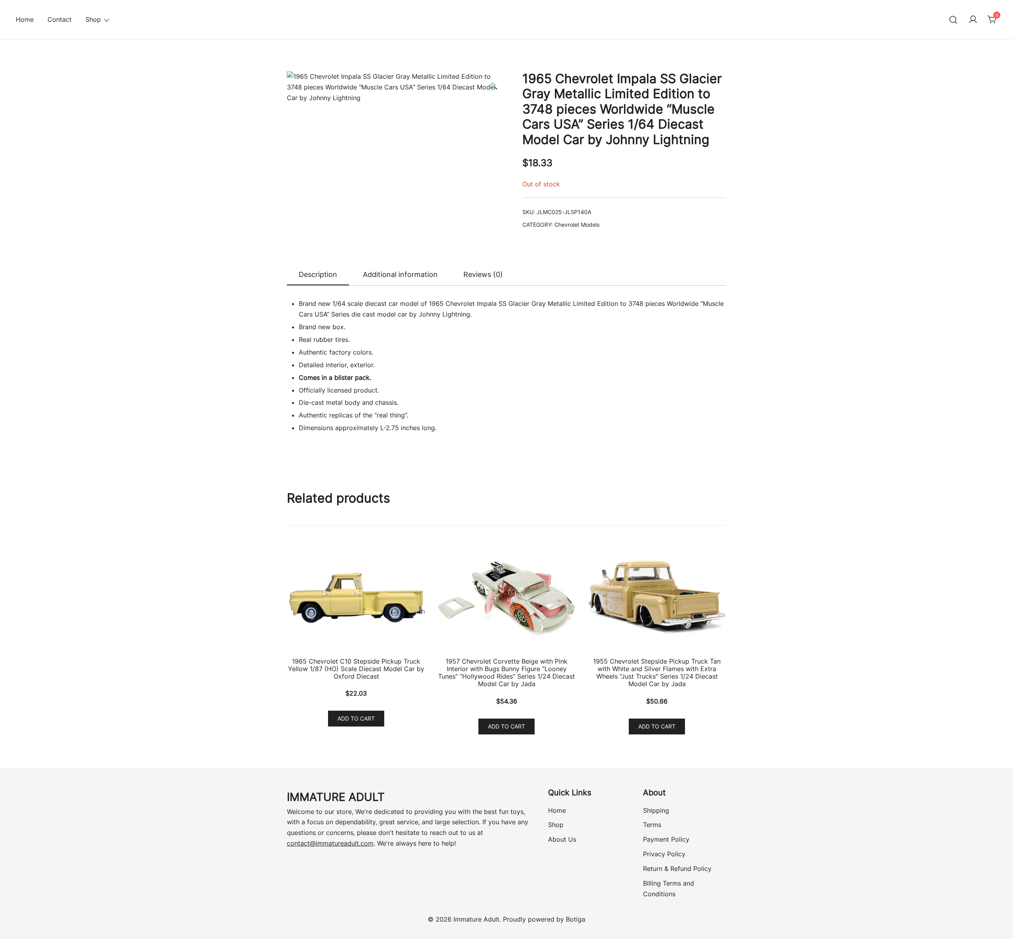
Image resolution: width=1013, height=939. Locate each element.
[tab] (318, 275)
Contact (59, 19)
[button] (494, 86)
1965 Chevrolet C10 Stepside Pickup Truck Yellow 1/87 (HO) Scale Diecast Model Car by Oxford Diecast (356, 668)
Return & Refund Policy (677, 869)
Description (318, 274)
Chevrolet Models (576, 224)
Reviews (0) (483, 274)
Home (25, 19)
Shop (555, 825)
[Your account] (973, 20)
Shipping (656, 810)
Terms (652, 825)
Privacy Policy (664, 854)
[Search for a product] (953, 19)
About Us (562, 839)
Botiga (575, 919)
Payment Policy (666, 839)
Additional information (400, 274)
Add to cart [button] (356, 718)
